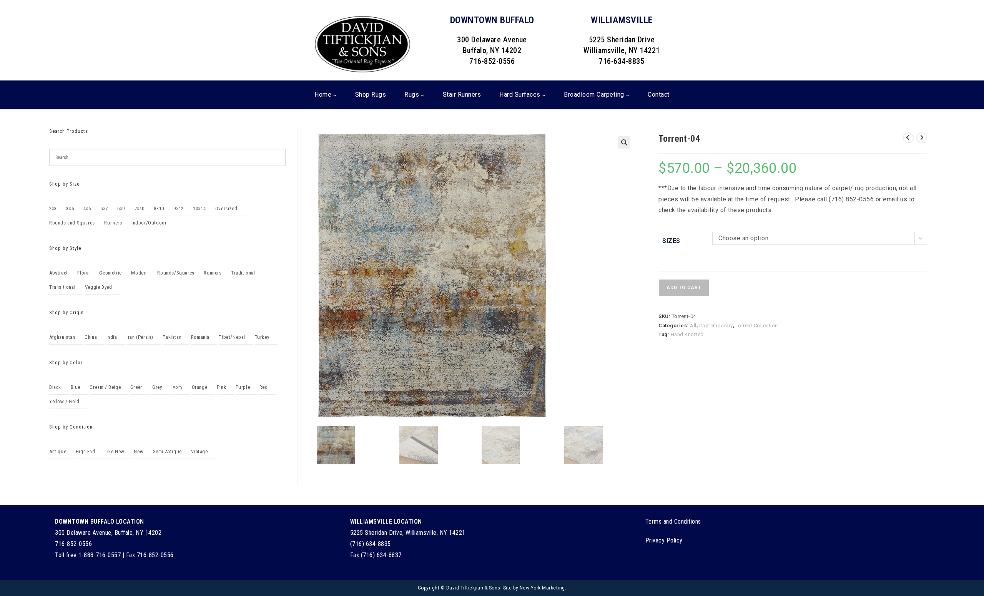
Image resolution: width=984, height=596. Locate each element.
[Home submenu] (335, 95)
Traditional (243, 273)
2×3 (53, 208)
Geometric (110, 273)
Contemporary (716, 325)
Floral (83, 273)
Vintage (199, 451)
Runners (113, 223)
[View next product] (921, 137)
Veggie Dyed (98, 287)
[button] (624, 142)
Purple (243, 387)
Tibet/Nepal (232, 337)
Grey (157, 387)
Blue (75, 387)
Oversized (226, 208)
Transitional (62, 287)
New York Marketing (542, 588)
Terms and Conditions (673, 521)
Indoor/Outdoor (148, 223)
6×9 (121, 208)
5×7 (104, 208)
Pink (221, 387)
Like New (115, 451)
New (138, 451)
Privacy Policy (664, 540)
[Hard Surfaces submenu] (544, 95)
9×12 (178, 208)
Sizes (671, 240)
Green (136, 387)
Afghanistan (62, 337)
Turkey (262, 337)
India (111, 337)
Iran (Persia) (139, 337)
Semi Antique (167, 451)
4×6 (87, 208)
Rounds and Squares (72, 223)
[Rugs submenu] (422, 95)
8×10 (159, 208)
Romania (200, 337)
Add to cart (684, 287)
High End (85, 451)
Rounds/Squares (175, 273)
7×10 (140, 208)
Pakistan (172, 337)
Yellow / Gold (64, 401)
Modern (139, 273)
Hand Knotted (687, 334)
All (693, 325)
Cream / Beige (105, 387)
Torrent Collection (757, 325)
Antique (57, 451)
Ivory (176, 387)
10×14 (199, 208)
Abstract (58, 273)
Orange (200, 387)
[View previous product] (908, 137)
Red (263, 387)
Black (55, 387)
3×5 (70, 208)
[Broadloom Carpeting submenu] (628, 95)
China (91, 337)
